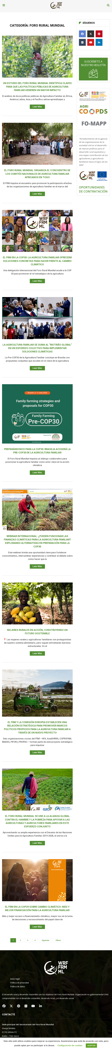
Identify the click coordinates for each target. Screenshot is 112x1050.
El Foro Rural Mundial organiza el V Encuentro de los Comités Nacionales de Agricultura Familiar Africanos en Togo (37, 174)
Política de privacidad (19, 982)
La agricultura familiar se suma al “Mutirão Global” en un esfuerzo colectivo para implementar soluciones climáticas (37, 348)
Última (58, 940)
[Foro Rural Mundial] (56, 5)
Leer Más (37, 106)
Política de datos (17, 986)
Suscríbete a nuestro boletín (93, 63)
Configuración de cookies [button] (70, 1045)
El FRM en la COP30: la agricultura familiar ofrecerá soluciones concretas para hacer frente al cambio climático (37, 261)
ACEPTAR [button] (91, 1046)
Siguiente (45, 940)
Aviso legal (15, 979)
